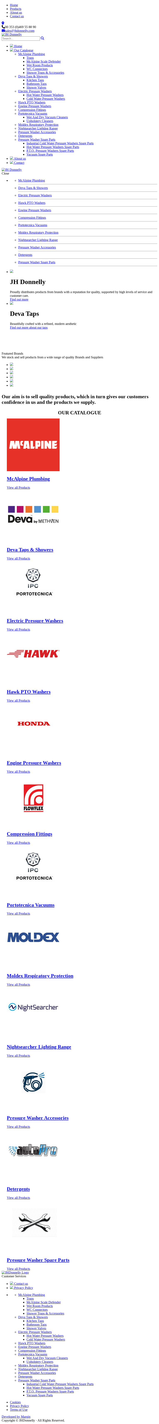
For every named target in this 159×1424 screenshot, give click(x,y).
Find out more (19, 299)
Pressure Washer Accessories (37, 132)
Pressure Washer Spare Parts (36, 139)
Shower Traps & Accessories (45, 72)
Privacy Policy (23, 1288)
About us (16, 12)
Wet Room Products (39, 65)
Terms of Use (19, 1409)
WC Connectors (37, 69)
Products (15, 9)
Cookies (15, 1402)
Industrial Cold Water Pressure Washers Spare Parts (60, 143)
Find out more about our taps (29, 327)
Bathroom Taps (36, 84)
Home (14, 5)
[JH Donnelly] (12, 34)
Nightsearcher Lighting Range (38, 128)
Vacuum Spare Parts (39, 154)
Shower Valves (36, 87)
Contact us (17, 16)
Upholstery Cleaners (39, 121)
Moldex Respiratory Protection (38, 124)
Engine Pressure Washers (34, 106)
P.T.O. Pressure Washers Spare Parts (50, 150)
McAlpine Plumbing (31, 54)
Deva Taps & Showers (33, 76)
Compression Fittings (32, 110)
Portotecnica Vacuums (32, 113)
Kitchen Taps (35, 80)
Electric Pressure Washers (35, 91)
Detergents (25, 136)
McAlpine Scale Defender (43, 61)
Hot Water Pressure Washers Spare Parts (52, 147)
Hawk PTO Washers (31, 102)
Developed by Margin (16, 1416)
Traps (30, 57)
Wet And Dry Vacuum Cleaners (47, 117)
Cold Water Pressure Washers (45, 98)
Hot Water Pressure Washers (45, 95)
